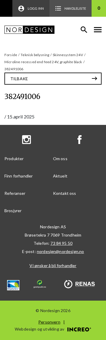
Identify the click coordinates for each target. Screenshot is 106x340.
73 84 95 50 (61, 243)
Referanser (15, 193)
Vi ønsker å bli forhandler (52, 265)
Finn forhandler (18, 175)
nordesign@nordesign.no (60, 251)
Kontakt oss (64, 193)
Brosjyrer (12, 210)
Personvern (49, 321)
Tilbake (19, 78)
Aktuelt (60, 175)
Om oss (60, 158)
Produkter (14, 158)
